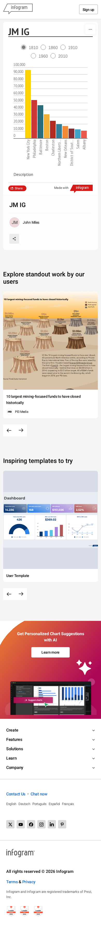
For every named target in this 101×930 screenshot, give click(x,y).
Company (14, 767)
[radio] (31, 48)
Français (68, 804)
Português (39, 804)
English (11, 804)
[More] (90, 29)
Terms (12, 881)
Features (14, 739)
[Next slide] (21, 430)
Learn (11, 758)
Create (12, 730)
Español (54, 804)
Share (19, 188)
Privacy (28, 881)
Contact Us (15, 794)
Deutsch (24, 804)
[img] (28, 104)
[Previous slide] (9, 430)
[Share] (14, 239)
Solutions (14, 748)
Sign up (88, 10)
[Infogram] (18, 9)
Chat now (39, 794)
